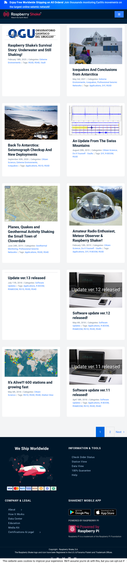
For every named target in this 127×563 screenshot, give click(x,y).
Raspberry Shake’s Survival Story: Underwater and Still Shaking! (30, 50)
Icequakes (91, 82)
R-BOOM (109, 153)
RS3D (31, 62)
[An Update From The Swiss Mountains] (95, 120)
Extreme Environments (27, 162)
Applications (95, 85)
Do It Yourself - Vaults (83, 153)
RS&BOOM (13, 289)
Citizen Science (110, 150)
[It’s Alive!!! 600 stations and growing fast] (31, 363)
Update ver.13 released (26, 278)
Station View (47, 395)
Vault (43, 62)
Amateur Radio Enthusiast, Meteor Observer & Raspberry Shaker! (94, 235)
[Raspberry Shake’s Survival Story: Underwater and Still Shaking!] (31, 34)
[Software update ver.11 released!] (95, 366)
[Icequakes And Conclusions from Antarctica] (95, 46)
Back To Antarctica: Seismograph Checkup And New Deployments (30, 150)
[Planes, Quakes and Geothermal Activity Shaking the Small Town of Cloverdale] (31, 203)
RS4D (37, 62)
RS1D (40, 165)
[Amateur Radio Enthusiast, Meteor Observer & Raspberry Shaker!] (95, 205)
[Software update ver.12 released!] (95, 289)
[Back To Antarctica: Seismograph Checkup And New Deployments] (31, 123)
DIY (103, 85)
